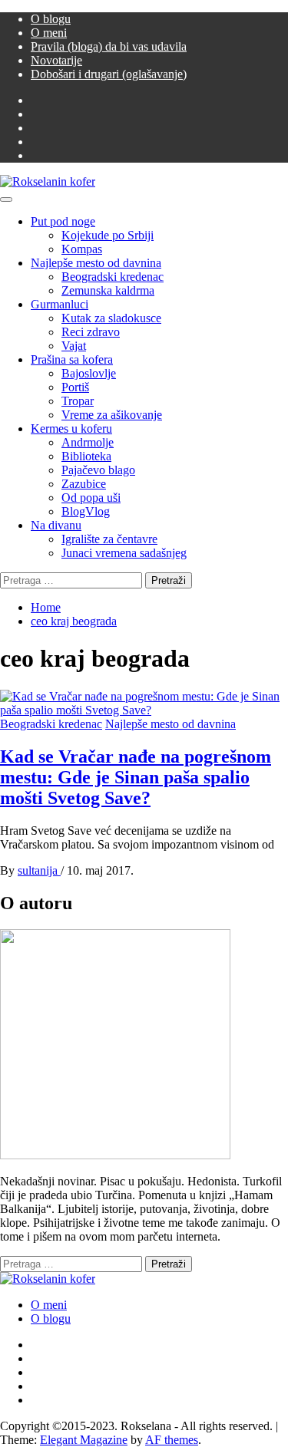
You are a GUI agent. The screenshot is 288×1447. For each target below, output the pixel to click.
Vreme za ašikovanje (111, 414)
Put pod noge (63, 221)
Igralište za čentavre (109, 539)
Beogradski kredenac (112, 276)
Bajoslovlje (88, 373)
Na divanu (56, 525)
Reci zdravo (90, 331)
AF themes (171, 1439)
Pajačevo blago (98, 469)
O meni (49, 32)
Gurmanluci (59, 304)
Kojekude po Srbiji (107, 235)
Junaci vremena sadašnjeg (124, 552)
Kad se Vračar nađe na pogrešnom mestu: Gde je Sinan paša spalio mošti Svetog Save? (135, 777)
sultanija (39, 870)
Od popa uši (91, 497)
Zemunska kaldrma (107, 290)
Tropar (77, 400)
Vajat (73, 345)
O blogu (51, 18)
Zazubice (83, 483)
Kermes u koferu (71, 428)
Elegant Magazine (83, 1439)
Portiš (75, 387)
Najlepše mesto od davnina (96, 262)
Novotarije (56, 60)
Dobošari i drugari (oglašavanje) (109, 74)
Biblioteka (86, 456)
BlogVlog (85, 511)
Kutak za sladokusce (111, 318)
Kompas (81, 248)
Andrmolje (87, 442)
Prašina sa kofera (72, 359)
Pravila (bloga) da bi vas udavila (109, 46)
